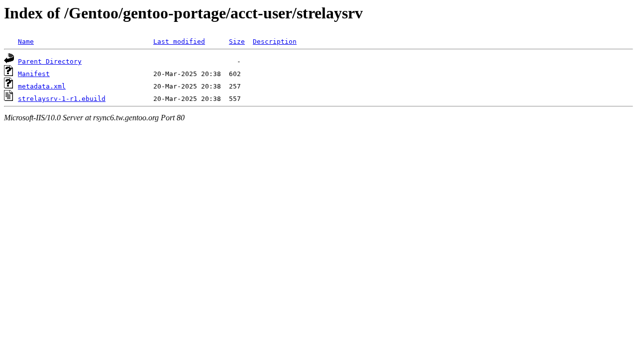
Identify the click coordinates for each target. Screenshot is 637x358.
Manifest (34, 74)
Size (237, 41)
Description (275, 41)
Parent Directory (50, 61)
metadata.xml (42, 86)
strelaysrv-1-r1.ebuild (62, 98)
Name (26, 41)
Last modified (179, 41)
